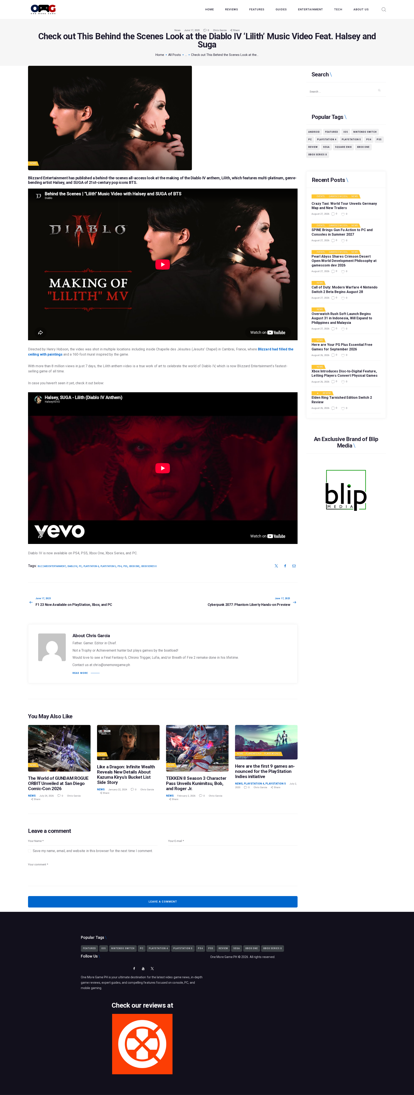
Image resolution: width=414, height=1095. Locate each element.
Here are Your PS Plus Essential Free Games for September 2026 (342, 347)
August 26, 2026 (320, 355)
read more (80, 673)
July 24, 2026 (46, 795)
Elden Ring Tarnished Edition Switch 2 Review (342, 399)
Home (159, 55)
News (177, 30)
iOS (345, 132)
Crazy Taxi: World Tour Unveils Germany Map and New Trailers (344, 206)
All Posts (174, 55)
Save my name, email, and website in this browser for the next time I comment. (93, 851)
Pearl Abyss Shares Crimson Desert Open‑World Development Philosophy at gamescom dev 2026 (344, 261)
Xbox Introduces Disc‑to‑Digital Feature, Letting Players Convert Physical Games (345, 373)
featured (331, 132)
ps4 (120, 566)
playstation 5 (108, 566)
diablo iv (72, 566)
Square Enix (343, 147)
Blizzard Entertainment (52, 566)
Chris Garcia (220, 30)
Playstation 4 (254, 754)
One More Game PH (223, 957)
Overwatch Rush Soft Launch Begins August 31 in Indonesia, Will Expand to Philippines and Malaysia (342, 318)
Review (313, 147)
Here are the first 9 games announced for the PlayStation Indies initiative (265, 771)
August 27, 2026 (320, 214)
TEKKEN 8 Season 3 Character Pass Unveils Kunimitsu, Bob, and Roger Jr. (196, 783)
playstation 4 (91, 566)
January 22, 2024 (117, 789)
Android (314, 132)
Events (321, 196)
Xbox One (134, 566)
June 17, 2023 (192, 30)
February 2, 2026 (186, 795)
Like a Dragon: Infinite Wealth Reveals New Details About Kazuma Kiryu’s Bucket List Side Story (126, 774)
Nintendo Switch (365, 132)
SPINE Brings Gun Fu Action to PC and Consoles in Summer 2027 (342, 232)
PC (80, 566)
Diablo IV (198, 178)
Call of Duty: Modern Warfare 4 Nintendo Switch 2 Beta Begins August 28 (345, 289)
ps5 (125, 566)
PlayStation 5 (272, 754)
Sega (326, 147)
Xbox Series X (149, 566)
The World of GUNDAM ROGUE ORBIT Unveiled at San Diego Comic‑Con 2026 (58, 783)
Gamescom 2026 (338, 196)
